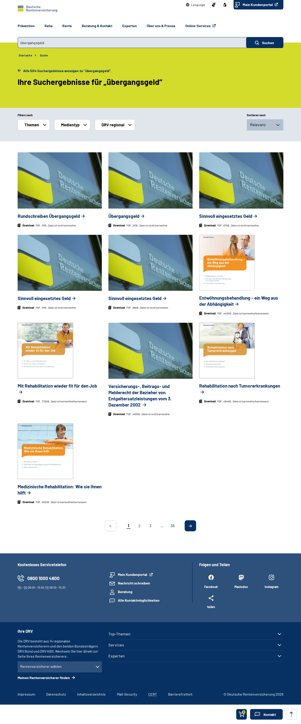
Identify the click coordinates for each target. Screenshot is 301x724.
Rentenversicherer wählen (41, 666)
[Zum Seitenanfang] (291, 714)
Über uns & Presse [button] (161, 26)
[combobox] (132, 42)
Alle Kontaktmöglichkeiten (139, 600)
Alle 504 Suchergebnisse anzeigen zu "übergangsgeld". (67, 71)
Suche (44, 55)
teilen (211, 606)
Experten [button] (129, 26)
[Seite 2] (190, 525)
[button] (195, 4)
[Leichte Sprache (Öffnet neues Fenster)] (225, 4)
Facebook (211, 587)
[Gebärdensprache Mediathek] (214, 4)
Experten (116, 656)
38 (173, 525)
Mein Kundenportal (258, 4)
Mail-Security (127, 694)
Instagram (272, 587)
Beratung (125, 592)
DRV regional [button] (113, 124)
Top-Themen (119, 634)
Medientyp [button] (70, 124)
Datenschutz (56, 694)
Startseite (25, 55)
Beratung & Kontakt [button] (97, 26)
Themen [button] (31, 124)
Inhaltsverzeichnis (91, 694)
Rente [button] (67, 26)
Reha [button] (48, 26)
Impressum (26, 694)
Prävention (26, 26)
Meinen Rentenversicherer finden (44, 677)
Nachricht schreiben (134, 583)
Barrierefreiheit (180, 694)
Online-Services (198, 26)
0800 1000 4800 (43, 578)
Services (116, 645)
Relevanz (258, 125)
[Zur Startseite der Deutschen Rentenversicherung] (37, 9)
